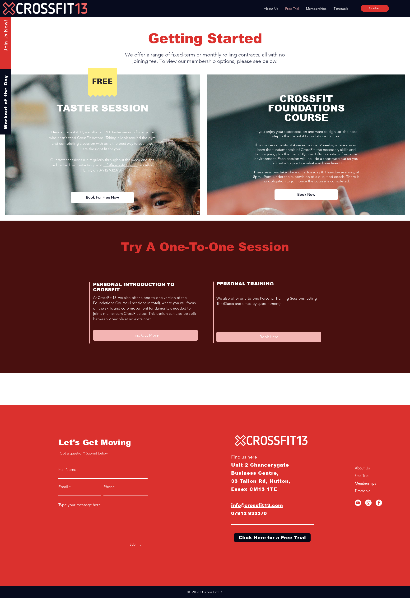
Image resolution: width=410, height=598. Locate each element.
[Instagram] (368, 503)
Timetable (362, 490)
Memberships (365, 483)
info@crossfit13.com (120, 165)
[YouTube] (358, 503)
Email (63, 487)
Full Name (67, 470)
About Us (362, 468)
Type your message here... (80, 505)
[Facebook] (379, 503)
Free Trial (362, 475)
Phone (109, 487)
